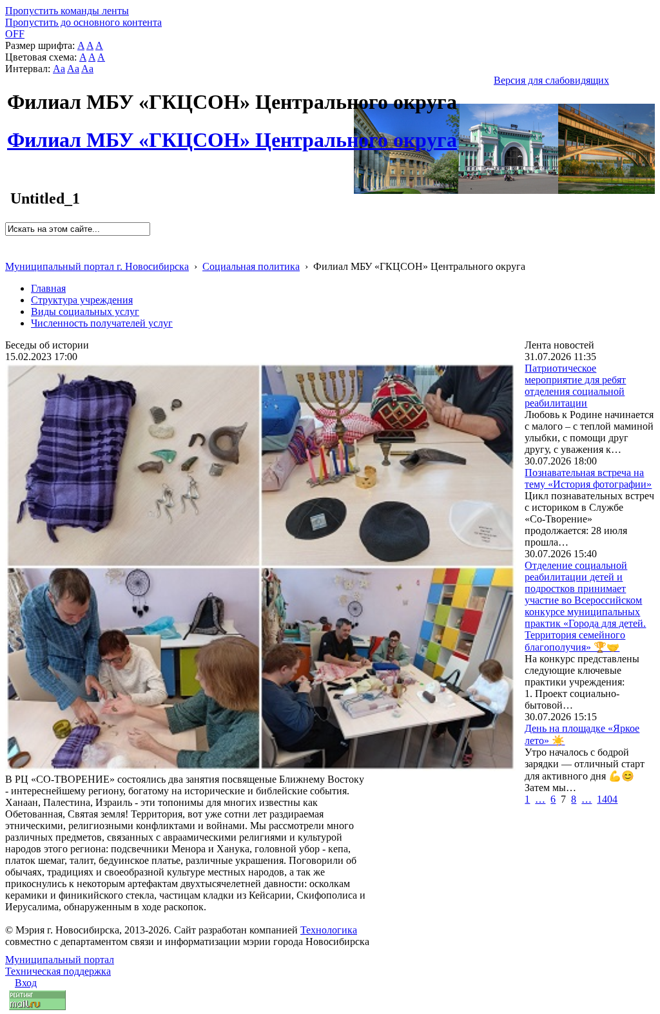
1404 (607, 799)
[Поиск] (9, 241)
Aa (59, 68)
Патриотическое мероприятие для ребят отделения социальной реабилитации (575, 385)
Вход (26, 982)
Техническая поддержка (58, 971)
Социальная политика (251, 266)
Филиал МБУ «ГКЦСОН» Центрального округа (232, 132)
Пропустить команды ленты (67, 10)
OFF (14, 33)
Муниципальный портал (59, 959)
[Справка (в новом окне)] (10, 252)
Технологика (328, 929)
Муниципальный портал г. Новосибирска (97, 266)
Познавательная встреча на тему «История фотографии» (588, 478)
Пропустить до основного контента (83, 22)
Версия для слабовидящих (551, 80)
